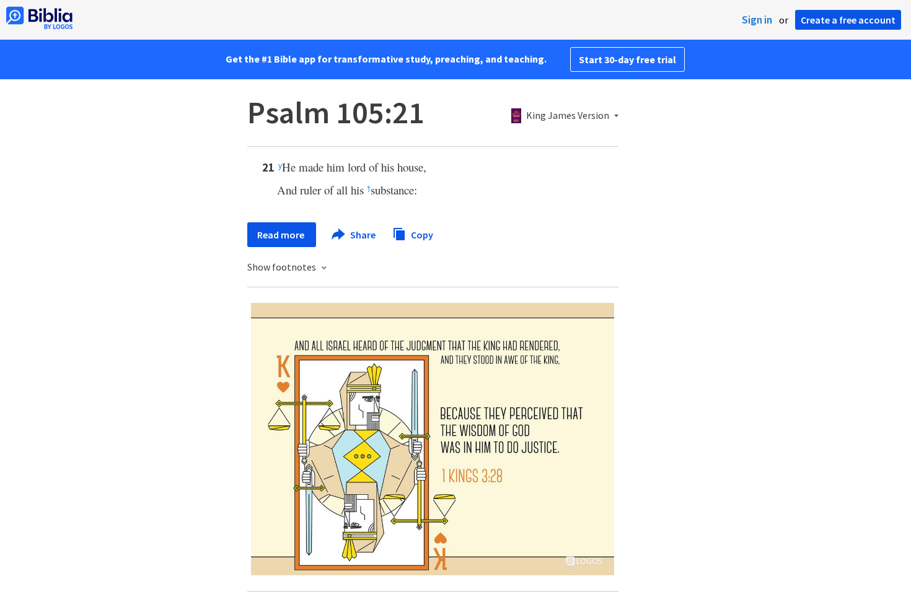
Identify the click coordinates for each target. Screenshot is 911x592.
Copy (421, 234)
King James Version (567, 115)
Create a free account (848, 20)
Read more (281, 235)
